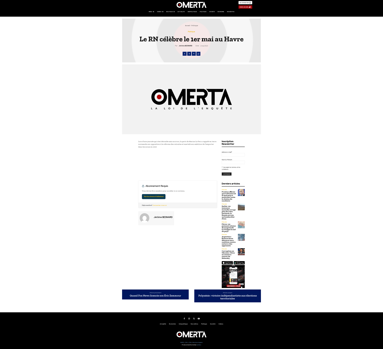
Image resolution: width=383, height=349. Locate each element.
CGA (190, 342)
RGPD (182, 342)
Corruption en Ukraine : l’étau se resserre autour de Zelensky (228, 254)
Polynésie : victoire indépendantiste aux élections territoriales (227, 297)
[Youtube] (199, 319)
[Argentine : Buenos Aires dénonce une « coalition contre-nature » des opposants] (241, 237)
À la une (224, 189)
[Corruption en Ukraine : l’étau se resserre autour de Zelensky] (241, 251)
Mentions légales (197, 342)
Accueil (187, 25)
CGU (186, 342)
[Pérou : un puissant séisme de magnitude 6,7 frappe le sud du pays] (241, 224)
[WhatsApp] (198, 54)
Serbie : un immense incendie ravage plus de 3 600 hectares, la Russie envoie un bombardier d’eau (229, 212)
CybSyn (199, 345)
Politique (194, 25)
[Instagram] (189, 319)
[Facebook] (185, 54)
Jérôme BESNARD (185, 46)
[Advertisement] (177, 165)
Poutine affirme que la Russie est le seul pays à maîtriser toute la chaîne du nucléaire (229, 196)
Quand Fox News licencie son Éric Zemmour (155, 295)
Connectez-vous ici (160, 205)
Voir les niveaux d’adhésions (154, 196)
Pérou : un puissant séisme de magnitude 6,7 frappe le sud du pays (229, 227)
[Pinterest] (194, 54)
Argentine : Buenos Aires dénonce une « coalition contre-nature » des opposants (229, 241)
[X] (189, 54)
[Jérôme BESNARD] (146, 218)
